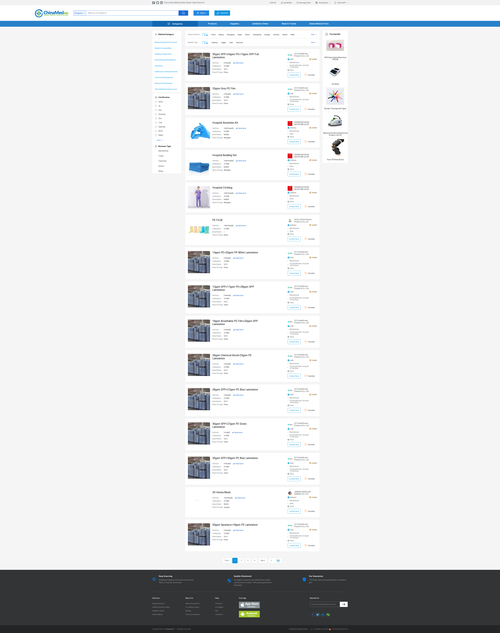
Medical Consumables (163, 48)
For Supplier (219, 607)
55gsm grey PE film (224, 88)
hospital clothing (222, 187)
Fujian (240, 35)
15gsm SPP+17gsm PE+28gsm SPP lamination (233, 288)
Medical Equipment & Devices (166, 42)
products (212, 24)
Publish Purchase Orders (161, 607)
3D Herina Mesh (221, 492)
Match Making (157, 614)
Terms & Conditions (192, 614)
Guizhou (276, 35)
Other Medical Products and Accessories (167, 89)
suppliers (234, 24)
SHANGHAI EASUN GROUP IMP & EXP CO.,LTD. (301, 123)
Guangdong (257, 35)
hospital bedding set (224, 155)
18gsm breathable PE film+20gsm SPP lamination (235, 322)
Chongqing (231, 35)
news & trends (289, 24)
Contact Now (294, 75)
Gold (231, 43)
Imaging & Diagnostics (163, 54)
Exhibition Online (158, 611)
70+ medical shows (192, 607)
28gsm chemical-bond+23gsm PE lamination (232, 357)
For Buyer (218, 603)
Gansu (247, 35)
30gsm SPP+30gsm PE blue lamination (235, 458)
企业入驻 (273, 3)
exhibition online (260, 24)
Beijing (221, 35)
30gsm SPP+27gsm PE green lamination (229, 425)
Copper (223, 43)
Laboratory (159, 66)
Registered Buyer (158, 603)
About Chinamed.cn (192, 603)
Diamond (239, 43)
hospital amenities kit (225, 122)
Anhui (213, 35)
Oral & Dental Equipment (164, 77)
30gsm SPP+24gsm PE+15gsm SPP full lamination (235, 56)
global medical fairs (319, 24)
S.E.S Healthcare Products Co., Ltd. (301, 55)
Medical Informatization (164, 83)
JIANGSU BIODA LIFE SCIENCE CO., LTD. (302, 493)
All (205, 35)
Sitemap (188, 611)
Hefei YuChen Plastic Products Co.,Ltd (303, 220)
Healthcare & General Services (166, 72)
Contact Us (219, 614)
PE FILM (217, 220)
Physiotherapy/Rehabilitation (165, 60)
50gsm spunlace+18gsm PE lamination (235, 524)
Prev (227, 560)
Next (263, 560)
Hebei (292, 35)
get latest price (238, 63)
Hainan (285, 35)
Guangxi (267, 35)
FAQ (216, 611)
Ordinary (214, 43)
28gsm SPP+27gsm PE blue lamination (235, 389)
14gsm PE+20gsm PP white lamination (235, 252)
